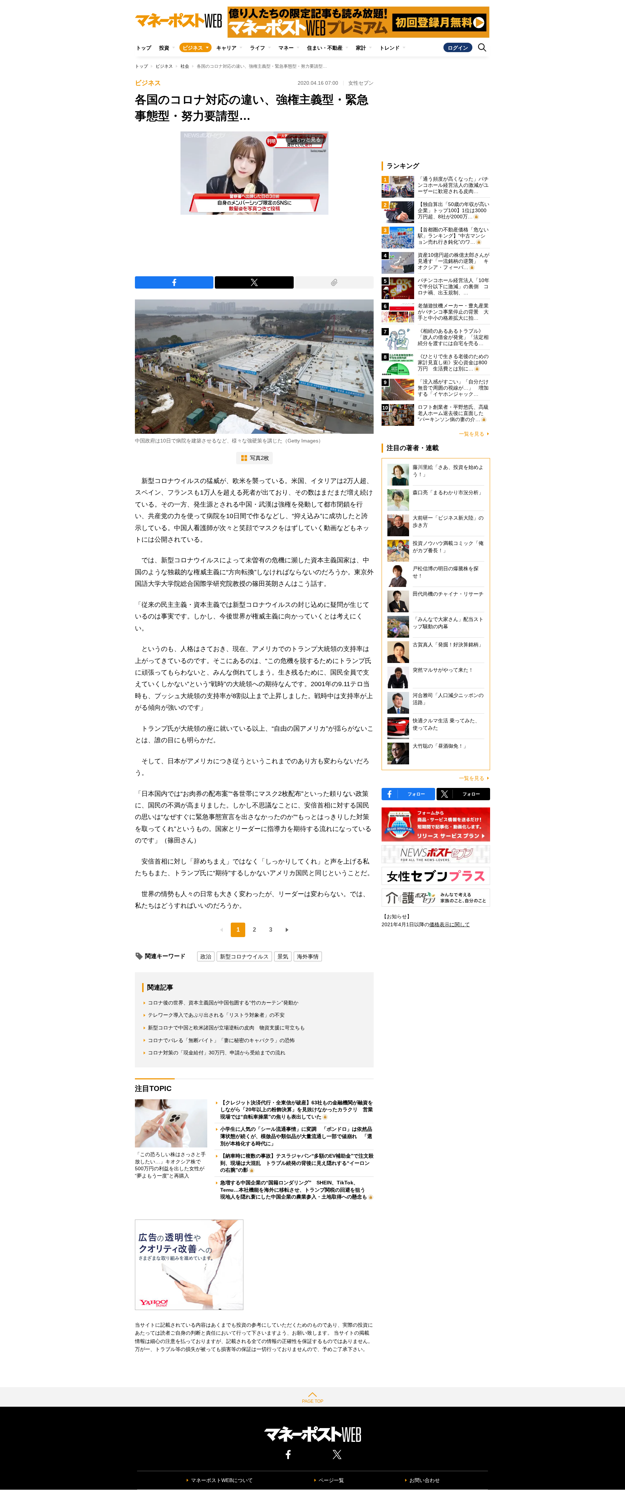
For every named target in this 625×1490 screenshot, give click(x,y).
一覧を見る (471, 433)
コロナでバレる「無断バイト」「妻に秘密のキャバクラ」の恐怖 (221, 1040)
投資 (164, 48)
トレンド (389, 48)
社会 (184, 66)
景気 (282, 956)
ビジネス (193, 48)
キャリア (226, 48)
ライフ (257, 48)
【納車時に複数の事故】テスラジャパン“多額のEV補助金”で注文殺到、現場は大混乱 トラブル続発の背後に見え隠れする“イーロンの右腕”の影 (297, 1163)
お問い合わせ (424, 1480)
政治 (205, 956)
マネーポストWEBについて (222, 1480)
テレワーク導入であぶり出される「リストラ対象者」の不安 (216, 1015)
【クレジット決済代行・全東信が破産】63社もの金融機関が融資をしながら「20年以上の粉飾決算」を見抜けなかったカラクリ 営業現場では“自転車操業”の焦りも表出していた (296, 1110)
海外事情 (308, 956)
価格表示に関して (449, 924)
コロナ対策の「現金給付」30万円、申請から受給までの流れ (216, 1052)
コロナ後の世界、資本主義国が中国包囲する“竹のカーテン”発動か (223, 1003)
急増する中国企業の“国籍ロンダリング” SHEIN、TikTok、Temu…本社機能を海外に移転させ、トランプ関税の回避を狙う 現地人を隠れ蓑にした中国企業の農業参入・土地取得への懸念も (295, 1190)
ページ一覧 (331, 1480)
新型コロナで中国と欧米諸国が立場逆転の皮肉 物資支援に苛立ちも (226, 1028)
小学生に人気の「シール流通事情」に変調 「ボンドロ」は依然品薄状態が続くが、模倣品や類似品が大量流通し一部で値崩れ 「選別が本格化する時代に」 (296, 1136)
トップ (143, 48)
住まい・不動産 (325, 48)
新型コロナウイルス (244, 956)
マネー (286, 48)
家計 (361, 48)
